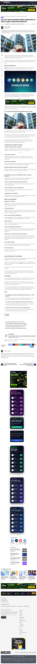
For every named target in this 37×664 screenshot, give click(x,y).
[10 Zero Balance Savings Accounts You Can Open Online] (14, 572)
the (20, 217)
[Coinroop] (6, 2)
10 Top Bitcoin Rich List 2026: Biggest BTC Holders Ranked (32, 577)
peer (23, 157)
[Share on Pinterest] (9, 24)
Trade (21, 462)
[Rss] (35, 652)
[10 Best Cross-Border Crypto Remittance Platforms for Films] (24, 550)
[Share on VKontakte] (16, 24)
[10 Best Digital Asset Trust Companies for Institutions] (24, 554)
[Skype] (28, 652)
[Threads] (32, 652)
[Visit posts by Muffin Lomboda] (2, 27)
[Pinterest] (20, 542)
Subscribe (3, 617)
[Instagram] (23, 652)
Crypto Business (12, 551)
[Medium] (26, 652)
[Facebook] (12, 542)
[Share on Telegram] (17, 24)
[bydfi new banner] (18, 643)
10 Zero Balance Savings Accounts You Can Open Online (14, 577)
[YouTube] (22, 652)
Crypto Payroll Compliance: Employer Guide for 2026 (15, 326)
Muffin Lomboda (8, 26)
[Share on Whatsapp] (10, 24)
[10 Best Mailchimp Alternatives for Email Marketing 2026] (23, 572)
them (24, 107)
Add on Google (17, 440)
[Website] (35, 351)
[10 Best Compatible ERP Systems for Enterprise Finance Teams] (24, 559)
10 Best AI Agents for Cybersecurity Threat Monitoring (5, 577)
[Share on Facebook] (5, 24)
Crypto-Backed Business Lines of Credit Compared (14, 321)
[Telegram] (25, 542)
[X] (16, 542)
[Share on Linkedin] (12, 24)
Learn (2, 17)
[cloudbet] (18, 379)
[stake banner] (18, 8)
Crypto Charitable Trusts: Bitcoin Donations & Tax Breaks (15, 323)
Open (21, 485)
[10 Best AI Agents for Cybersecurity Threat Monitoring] (5, 572)
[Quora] (29, 652)
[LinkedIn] (25, 652)
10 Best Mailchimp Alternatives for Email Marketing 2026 (23, 577)
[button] (1, 2)
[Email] (20, 24)
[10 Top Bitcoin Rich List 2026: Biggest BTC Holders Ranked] (32, 572)
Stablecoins (6, 67)
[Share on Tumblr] (13, 24)
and (22, 289)
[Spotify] (30, 652)
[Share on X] (6, 24)
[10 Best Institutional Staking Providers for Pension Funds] (24, 563)
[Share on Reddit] (14, 24)
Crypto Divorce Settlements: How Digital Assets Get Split (15, 328)
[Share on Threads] (19, 24)
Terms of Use (16, 339)
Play (21, 401)
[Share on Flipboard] (7, 24)
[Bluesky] (34, 652)
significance (21, 263)
